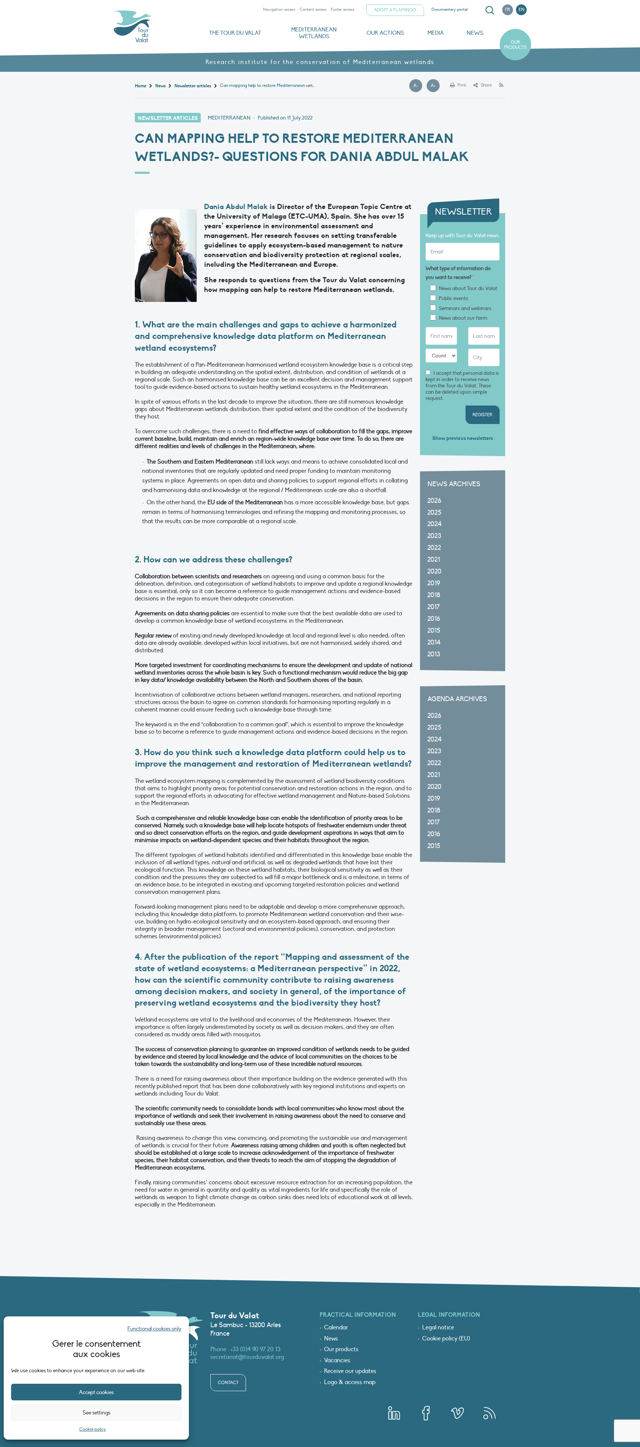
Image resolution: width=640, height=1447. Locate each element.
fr (507, 9)
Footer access (342, 9)
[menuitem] (488, 10)
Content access (313, 9)
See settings (96, 1412)
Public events (453, 299)
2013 (433, 654)
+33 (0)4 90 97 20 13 (255, 1349)
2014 (434, 642)
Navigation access (279, 9)
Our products (515, 45)
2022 (434, 548)
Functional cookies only (154, 1328)
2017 (433, 607)
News (475, 33)
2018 (433, 595)
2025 (434, 512)
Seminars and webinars (465, 309)
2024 (434, 524)
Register (483, 414)
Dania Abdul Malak (236, 206)
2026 (434, 501)
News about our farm (463, 318)
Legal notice (438, 1328)
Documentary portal (449, 9)
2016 (433, 619)
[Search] (490, 10)
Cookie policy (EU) (446, 1339)
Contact (228, 1382)
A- (417, 86)
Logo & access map (350, 1382)
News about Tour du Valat (468, 289)
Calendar (336, 1328)
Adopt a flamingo (395, 10)
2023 (434, 536)
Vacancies (337, 1360)
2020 (434, 571)
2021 (433, 559)
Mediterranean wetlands (314, 33)
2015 (433, 631)
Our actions (385, 33)
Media (435, 33)
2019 (433, 583)
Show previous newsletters (462, 438)
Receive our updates (350, 1371)
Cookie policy (92, 1429)
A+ (435, 86)
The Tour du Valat (235, 33)
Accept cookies (96, 1392)
